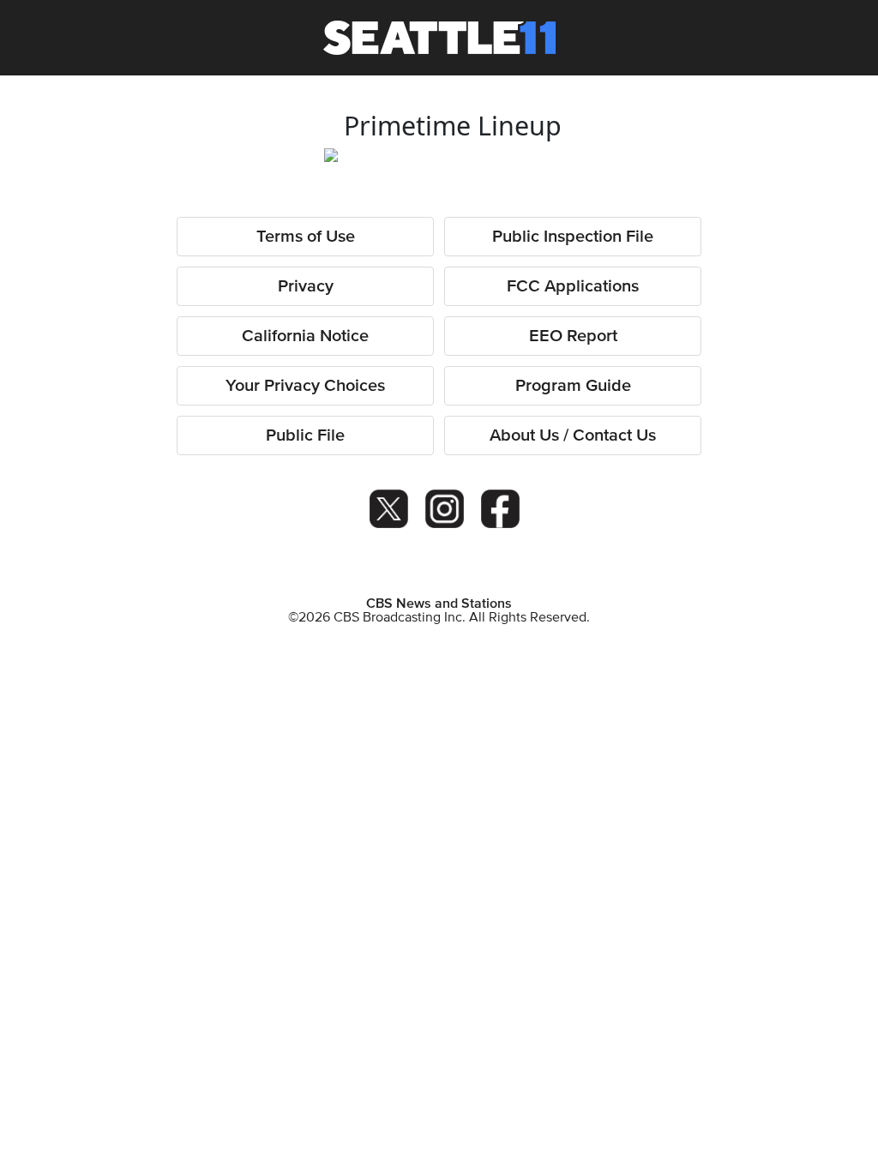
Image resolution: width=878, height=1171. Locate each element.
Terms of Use (305, 236)
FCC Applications (573, 286)
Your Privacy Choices (305, 385)
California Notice (305, 336)
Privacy (306, 286)
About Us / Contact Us (573, 435)
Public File (305, 435)
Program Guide (573, 385)
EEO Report (573, 336)
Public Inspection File (572, 236)
